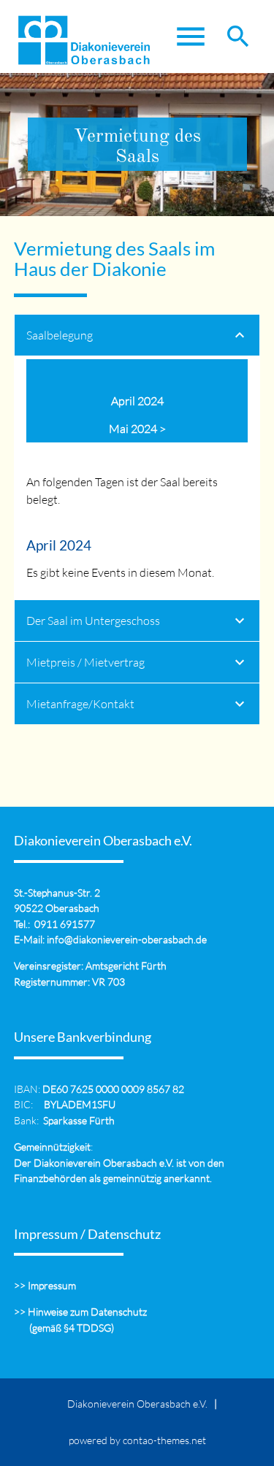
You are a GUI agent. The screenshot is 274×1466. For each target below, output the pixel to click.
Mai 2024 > (137, 428)
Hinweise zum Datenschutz (87, 1311)
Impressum (52, 1285)
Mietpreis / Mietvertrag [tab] (85, 662)
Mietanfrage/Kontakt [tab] (80, 703)
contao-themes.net (164, 1440)
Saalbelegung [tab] (59, 335)
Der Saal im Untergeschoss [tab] (93, 620)
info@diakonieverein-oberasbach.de (127, 939)
